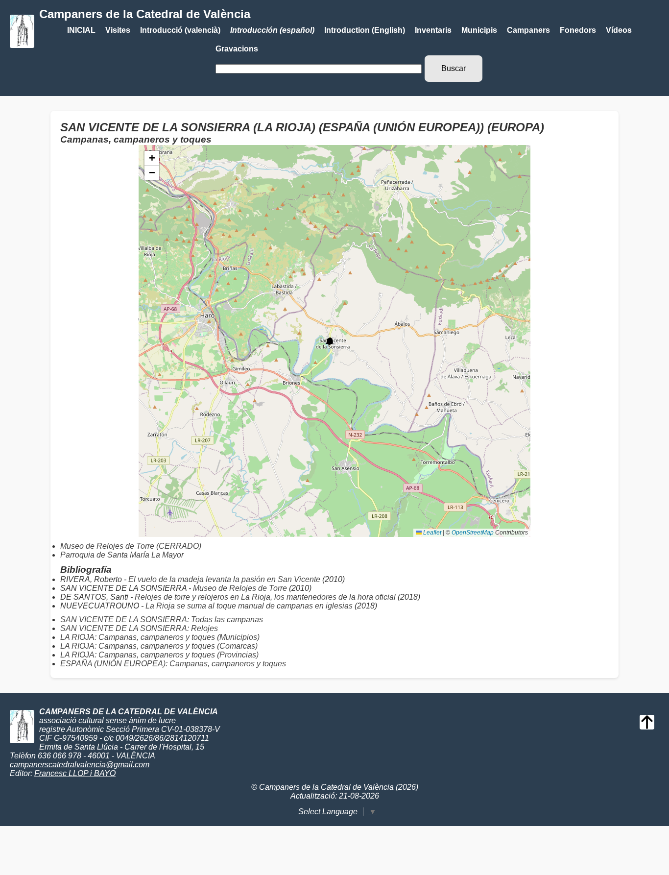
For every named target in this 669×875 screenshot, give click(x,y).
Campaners (528, 30)
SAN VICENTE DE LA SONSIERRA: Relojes (139, 628)
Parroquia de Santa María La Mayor (122, 555)
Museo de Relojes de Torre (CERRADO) (130, 546)
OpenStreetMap (473, 532)
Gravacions (236, 49)
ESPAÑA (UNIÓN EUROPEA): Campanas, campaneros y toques (173, 663)
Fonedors (578, 30)
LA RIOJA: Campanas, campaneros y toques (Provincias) (159, 655)
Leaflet (431, 532)
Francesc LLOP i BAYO (75, 773)
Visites (117, 30)
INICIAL (81, 30)
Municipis (479, 30)
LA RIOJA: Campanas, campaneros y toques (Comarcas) (159, 646)
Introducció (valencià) (180, 30)
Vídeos (619, 30)
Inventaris (433, 30)
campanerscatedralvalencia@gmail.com (79, 764)
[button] (329, 341)
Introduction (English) (364, 30)
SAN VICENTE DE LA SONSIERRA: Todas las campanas (161, 619)
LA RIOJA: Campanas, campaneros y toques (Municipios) (160, 637)
